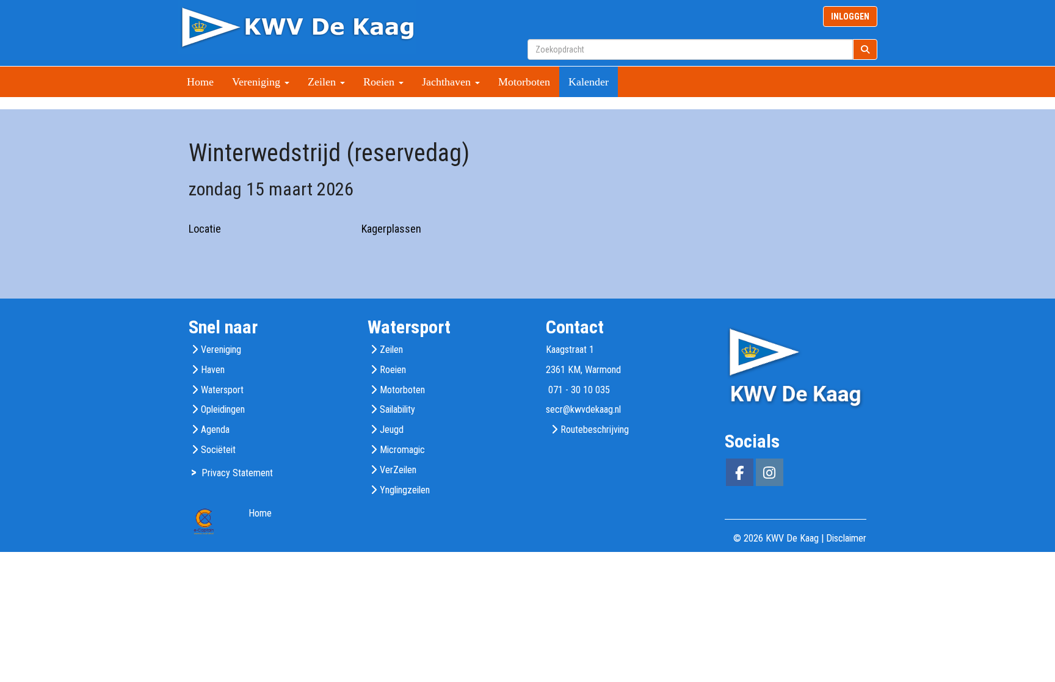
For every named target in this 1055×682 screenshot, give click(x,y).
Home (200, 82)
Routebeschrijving (594, 429)
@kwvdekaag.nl (583, 409)
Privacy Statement (237, 473)
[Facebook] (740, 475)
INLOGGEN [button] (850, 16)
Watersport (222, 390)
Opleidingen (223, 409)
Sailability (397, 409)
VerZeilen (398, 470)
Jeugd (392, 429)
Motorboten (524, 82)
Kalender (588, 82)
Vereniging (221, 349)
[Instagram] (770, 475)
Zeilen (391, 349)
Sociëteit (218, 449)
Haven (213, 369)
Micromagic (402, 449)
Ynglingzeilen (405, 490)
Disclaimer (846, 538)
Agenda (215, 429)
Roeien (393, 369)
